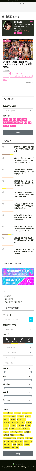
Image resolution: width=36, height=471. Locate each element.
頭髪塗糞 (26, 444)
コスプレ (6, 425)
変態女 (22, 435)
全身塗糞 (6, 435)
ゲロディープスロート (18, 422)
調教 (14, 444)
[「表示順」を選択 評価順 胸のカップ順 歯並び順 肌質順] (18, 110)
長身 (25, 122)
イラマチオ (15, 73)
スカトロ (13, 425)
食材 (13, 447)
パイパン (6, 126)
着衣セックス (28, 441)
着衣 (4, 79)
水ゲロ (19, 438)
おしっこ (23, 73)
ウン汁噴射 (20, 416)
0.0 (27, 368)
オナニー (6, 76)
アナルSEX (6, 73)
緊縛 (5, 444)
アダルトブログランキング (13, 302)
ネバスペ (13, 76)
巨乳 (21, 122)
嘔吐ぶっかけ (14, 435)
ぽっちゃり (7, 122)
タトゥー (13, 126)
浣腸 (31, 438)
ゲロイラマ (7, 422)
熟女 (14, 119)
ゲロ (24, 419)
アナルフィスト (26, 413)
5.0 (31, 368)
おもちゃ (13, 419)
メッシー (6, 432)
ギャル (6, 119)
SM (12, 413)
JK (4, 413)
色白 (17, 122)
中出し (20, 76)
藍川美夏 (18, 22)
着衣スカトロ (19, 441)
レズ (11, 432)
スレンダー (20, 425)
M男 (8, 413)
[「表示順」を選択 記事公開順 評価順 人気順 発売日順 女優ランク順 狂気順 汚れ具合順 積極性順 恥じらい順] (18, 329)
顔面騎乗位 (7, 447)
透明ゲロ (20, 444)
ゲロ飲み (28, 422)
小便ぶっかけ (28, 76)
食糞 (17, 447)
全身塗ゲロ (27, 432)
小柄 (29, 122)
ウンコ (14, 416)
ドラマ (6, 428)
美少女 (10, 444)
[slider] (5, 372)
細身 (13, 122)
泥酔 (26, 438)
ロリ (10, 119)
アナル (24, 119)
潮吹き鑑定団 (9, 299)
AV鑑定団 (8, 296)
